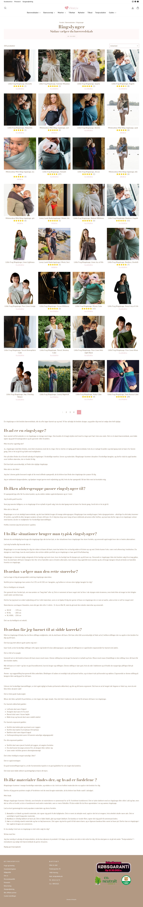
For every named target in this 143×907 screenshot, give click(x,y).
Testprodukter (100, 13)
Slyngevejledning (28, 1)
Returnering (7, 886)
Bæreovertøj (48, 13)
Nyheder (81, 13)
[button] (19, 86)
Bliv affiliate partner (10, 892)
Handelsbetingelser (10, 869)
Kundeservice (8, 1)
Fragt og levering (9, 865)
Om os (6, 876)
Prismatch (17, 1)
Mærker (61, 13)
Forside (61, 22)
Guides (112, 13)
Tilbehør (72, 13)
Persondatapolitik (9, 879)
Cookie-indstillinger (10, 896)
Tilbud (90, 13)
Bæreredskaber (33, 13)
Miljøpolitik (7, 872)
